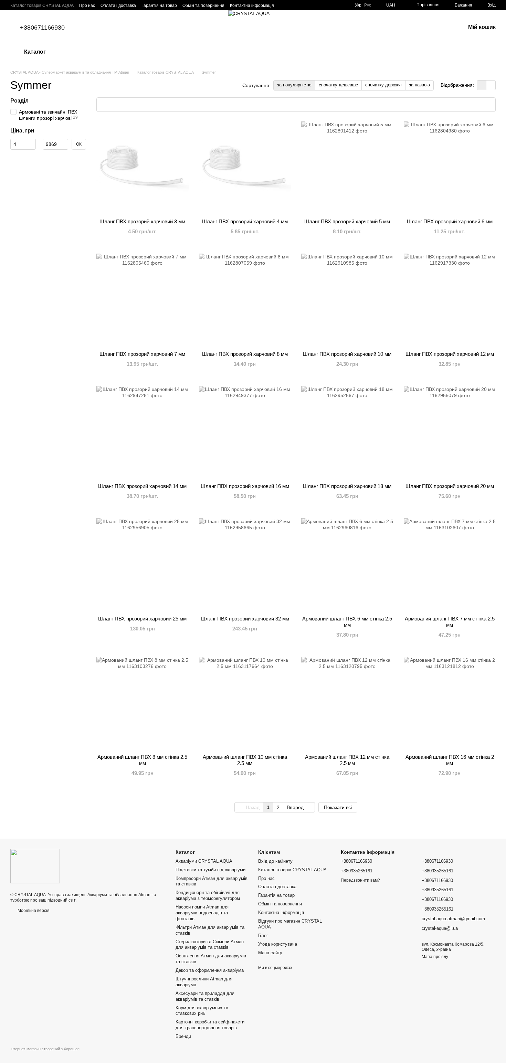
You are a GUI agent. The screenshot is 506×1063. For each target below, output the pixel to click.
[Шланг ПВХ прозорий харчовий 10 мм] (347, 300)
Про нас (87, 5)
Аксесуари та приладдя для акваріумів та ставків (205, 996)
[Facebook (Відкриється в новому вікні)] (319, 5)
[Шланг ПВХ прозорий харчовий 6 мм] (450, 167)
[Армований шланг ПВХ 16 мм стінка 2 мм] (450, 703)
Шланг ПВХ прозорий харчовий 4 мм (245, 221)
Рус (367, 5)
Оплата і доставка (118, 5)
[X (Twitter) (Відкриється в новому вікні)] (344, 5)
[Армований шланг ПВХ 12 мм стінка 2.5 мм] (347, 703)
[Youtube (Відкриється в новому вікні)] (327, 5)
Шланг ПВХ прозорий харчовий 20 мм (449, 486)
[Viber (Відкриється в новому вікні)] (286, 5)
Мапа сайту (270, 952)
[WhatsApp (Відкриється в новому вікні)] (302, 5)
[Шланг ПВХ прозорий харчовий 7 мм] (142, 300)
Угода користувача (277, 944)
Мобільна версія (33, 910)
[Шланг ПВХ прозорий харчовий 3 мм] (142, 167)
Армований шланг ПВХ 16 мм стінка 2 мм (449, 760)
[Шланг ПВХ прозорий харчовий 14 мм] (142, 432)
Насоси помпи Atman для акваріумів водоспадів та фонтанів (202, 912)
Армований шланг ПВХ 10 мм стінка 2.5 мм (245, 760)
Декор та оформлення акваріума (210, 970)
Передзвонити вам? (360, 880)
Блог (263, 935)
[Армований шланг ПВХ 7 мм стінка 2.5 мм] (450, 564)
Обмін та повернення (203, 5)
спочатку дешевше (338, 84)
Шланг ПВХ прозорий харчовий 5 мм (347, 221)
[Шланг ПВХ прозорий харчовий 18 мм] (347, 432)
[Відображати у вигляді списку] (490, 85)
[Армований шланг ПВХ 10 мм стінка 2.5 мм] (245, 703)
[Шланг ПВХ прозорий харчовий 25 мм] (142, 564)
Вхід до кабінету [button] (275, 861)
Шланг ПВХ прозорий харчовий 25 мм (142, 618)
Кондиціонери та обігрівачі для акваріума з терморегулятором (208, 895)
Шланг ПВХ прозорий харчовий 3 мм (142, 221)
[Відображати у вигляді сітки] (481, 85)
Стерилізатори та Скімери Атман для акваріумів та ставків (210, 944)
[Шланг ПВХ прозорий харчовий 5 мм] (347, 167)
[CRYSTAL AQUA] (35, 865)
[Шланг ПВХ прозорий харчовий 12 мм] (450, 300)
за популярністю (294, 84)
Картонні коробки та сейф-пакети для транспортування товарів (210, 1024)
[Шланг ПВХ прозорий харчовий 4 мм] (245, 167)
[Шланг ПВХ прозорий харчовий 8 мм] (245, 300)
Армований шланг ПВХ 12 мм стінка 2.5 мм (347, 760)
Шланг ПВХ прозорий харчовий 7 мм (142, 354)
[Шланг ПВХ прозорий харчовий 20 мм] (450, 432)
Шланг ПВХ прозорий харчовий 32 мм (245, 618)
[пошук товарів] (71, 51)
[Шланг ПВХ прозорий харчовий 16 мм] (245, 432)
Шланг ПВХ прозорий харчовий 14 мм (142, 486)
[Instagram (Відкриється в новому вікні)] (311, 5)
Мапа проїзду (435, 956)
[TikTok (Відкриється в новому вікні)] (335, 5)
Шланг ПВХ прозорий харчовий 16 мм (245, 486)
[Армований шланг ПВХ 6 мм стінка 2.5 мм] (347, 564)
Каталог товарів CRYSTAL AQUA (42, 5)
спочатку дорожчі (383, 84)
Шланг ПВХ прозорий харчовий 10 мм (347, 354)
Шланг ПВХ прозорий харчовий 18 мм (347, 486)
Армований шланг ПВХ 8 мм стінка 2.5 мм (142, 760)
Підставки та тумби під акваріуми (210, 869)
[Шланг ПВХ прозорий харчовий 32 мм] (245, 564)
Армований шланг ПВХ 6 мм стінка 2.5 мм (347, 622)
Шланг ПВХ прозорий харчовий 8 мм (245, 354)
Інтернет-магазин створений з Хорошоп (45, 1049)
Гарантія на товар (159, 5)
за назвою (419, 84)
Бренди (183, 1036)
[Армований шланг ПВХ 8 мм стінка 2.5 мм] (142, 703)
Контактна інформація (252, 5)
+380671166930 (42, 27)
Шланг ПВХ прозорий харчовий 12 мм (449, 354)
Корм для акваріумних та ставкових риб (202, 1010)
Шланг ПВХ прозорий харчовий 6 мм (450, 221)
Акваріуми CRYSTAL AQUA (204, 861)
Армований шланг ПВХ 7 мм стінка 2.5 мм (450, 622)
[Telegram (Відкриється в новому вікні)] (294, 5)
